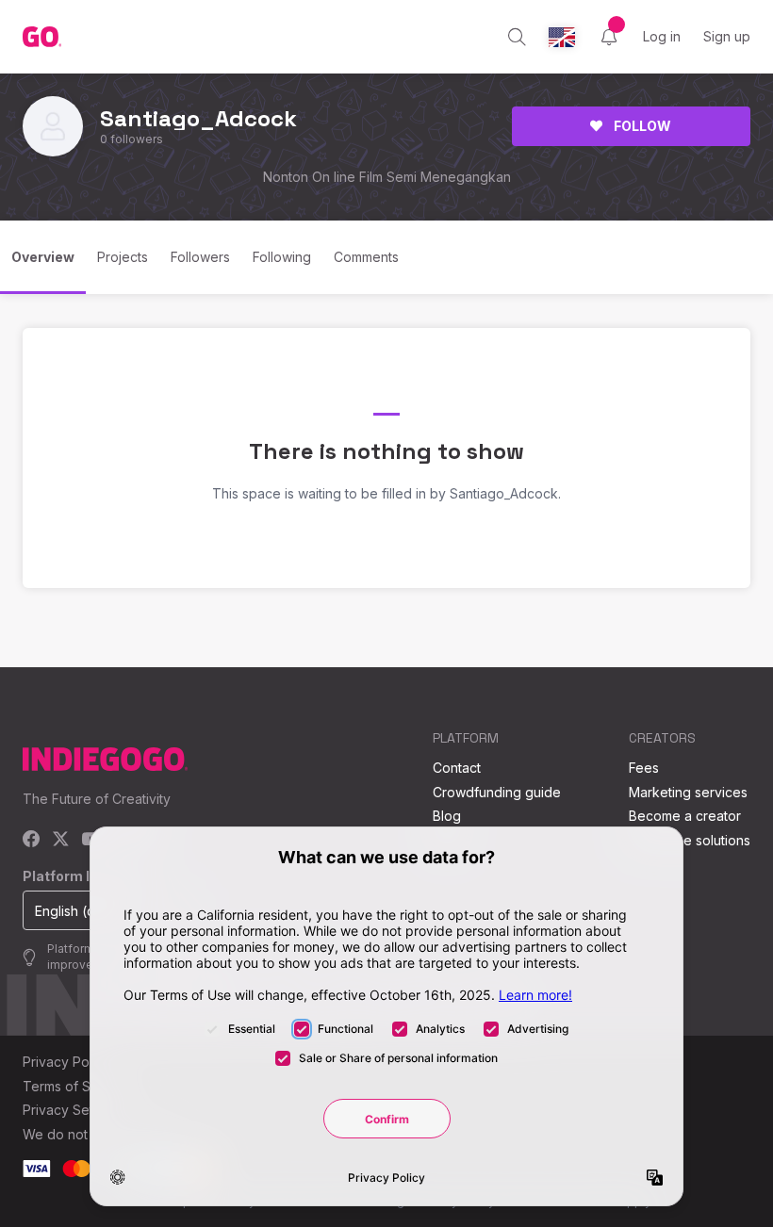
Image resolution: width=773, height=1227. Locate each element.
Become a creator (685, 816)
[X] (61, 840)
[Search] (517, 37)
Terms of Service (76, 1086)
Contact (457, 768)
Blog (447, 816)
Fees (644, 768)
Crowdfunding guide (497, 792)
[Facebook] (32, 840)
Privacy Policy (66, 1062)
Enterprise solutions (689, 840)
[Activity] (609, 37)
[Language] (561, 37)
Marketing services (688, 792)
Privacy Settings (73, 1110)
